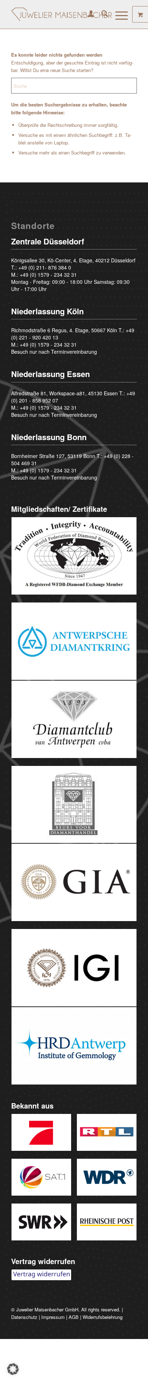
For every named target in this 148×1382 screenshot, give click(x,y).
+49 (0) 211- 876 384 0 (44, 267)
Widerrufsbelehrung (102, 1317)
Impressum (53, 1317)
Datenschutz (24, 1317)
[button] (13, 1369)
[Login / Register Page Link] (87, 14)
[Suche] (101, 14)
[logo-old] (61, 14)
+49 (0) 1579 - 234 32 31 (48, 274)
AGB (74, 1317)
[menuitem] (87, 14)
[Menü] (118, 14)
